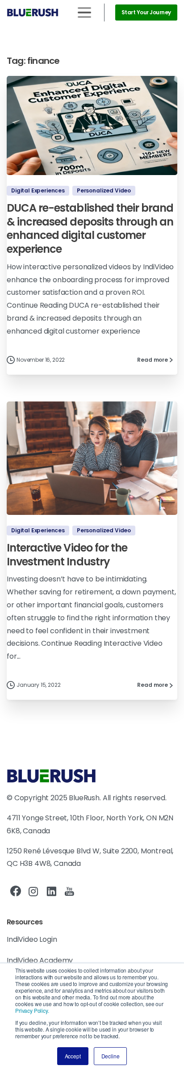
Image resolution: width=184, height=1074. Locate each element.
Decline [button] (110, 1056)
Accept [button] (73, 1056)
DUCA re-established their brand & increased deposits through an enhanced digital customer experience (90, 228)
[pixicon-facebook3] (16, 892)
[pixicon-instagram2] (33, 892)
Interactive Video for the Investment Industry (67, 554)
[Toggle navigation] (84, 12)
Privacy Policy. (32, 1010)
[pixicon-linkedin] (51, 892)
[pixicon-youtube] (69, 892)
